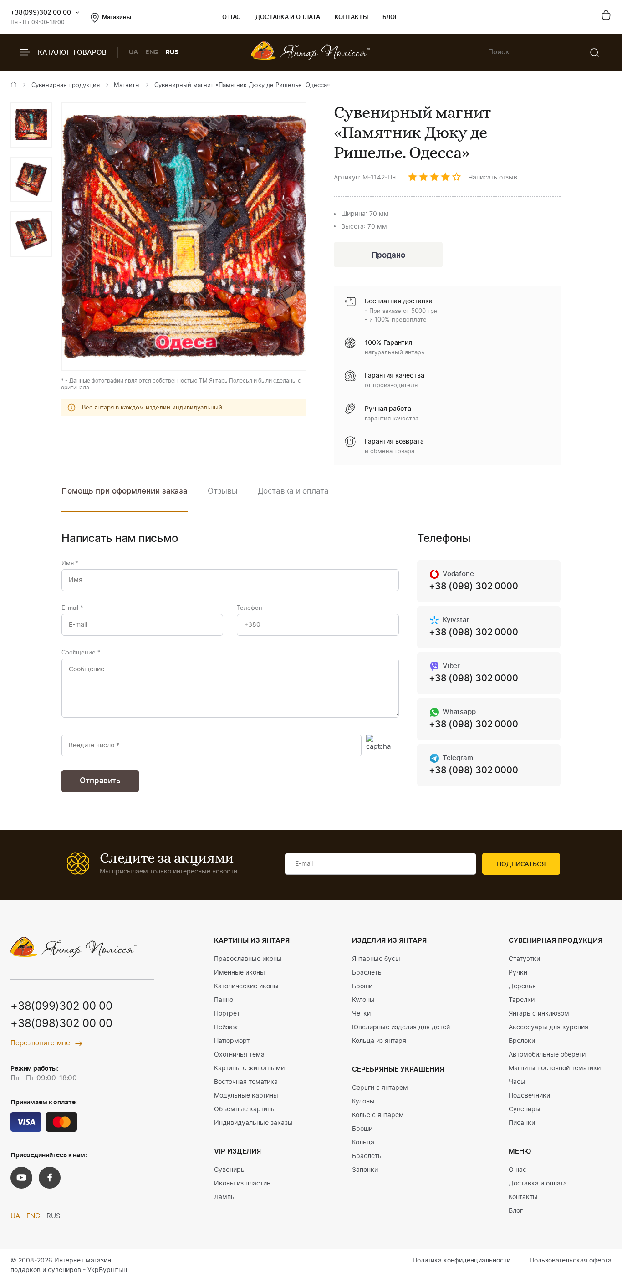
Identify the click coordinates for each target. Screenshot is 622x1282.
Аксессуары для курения (548, 1027)
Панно (223, 1000)
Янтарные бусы (376, 959)
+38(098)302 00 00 (61, 1023)
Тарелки (522, 1000)
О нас (231, 17)
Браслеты (367, 973)
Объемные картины (245, 1109)
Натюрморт (232, 1041)
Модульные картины (246, 1096)
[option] (31, 125)
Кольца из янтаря (379, 1041)
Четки (361, 1014)
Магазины (116, 17)
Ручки (518, 973)
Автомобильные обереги (547, 1055)
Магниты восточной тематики (555, 1068)
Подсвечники (529, 1096)
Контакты (351, 17)
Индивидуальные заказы (253, 1123)
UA (133, 52)
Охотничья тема (239, 1055)
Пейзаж (226, 1027)
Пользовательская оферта (571, 1260)
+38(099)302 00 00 (40, 13)
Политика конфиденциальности (461, 1260)
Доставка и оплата (287, 17)
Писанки (522, 1123)
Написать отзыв (492, 177)
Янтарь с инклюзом (539, 1014)
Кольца (363, 1142)
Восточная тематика (246, 1082)
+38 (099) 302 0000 (473, 586)
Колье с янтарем (378, 1115)
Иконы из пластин (242, 1183)
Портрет (227, 1014)
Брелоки (522, 1041)
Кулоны (363, 1000)
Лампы (225, 1197)
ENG (152, 52)
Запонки (365, 1170)
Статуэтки (524, 959)
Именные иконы (239, 973)
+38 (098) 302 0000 (473, 632)
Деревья (522, 986)
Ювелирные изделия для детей (401, 1027)
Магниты (127, 85)
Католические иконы (246, 986)
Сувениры (230, 1170)
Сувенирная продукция (65, 85)
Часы (517, 1082)
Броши (362, 986)
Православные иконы (248, 959)
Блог (390, 17)
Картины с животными (249, 1068)
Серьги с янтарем (380, 1088)
